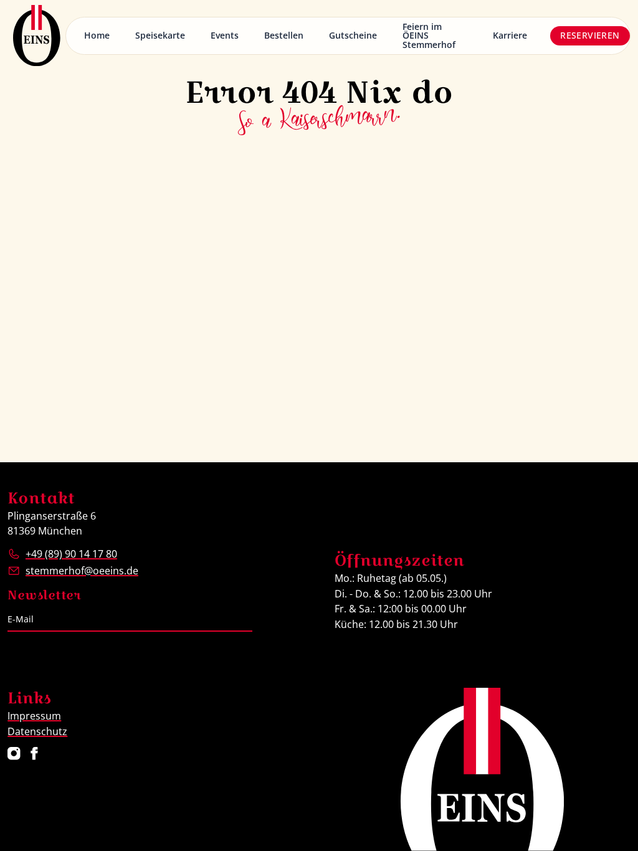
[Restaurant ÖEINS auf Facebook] (35, 753)
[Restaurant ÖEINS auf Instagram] (14, 753)
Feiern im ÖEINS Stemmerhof (428, 35)
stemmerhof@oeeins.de (82, 570)
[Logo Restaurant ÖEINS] (36, 36)
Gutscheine (353, 35)
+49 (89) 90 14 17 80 (71, 553)
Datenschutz (37, 731)
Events (225, 35)
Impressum (34, 715)
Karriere (510, 35)
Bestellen (283, 35)
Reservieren (589, 35)
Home (97, 35)
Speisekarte (160, 35)
